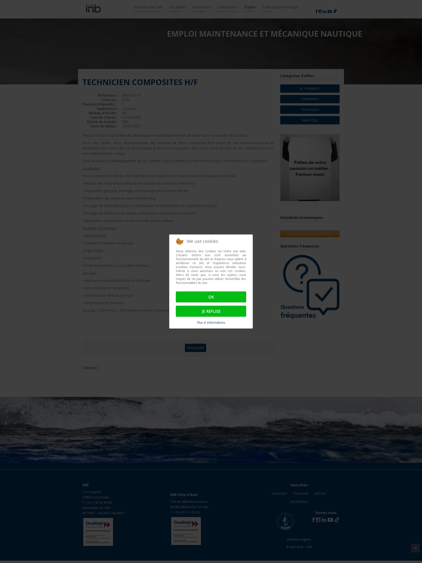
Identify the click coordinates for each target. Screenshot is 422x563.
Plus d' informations (211, 322)
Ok (211, 297)
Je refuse (211, 311)
